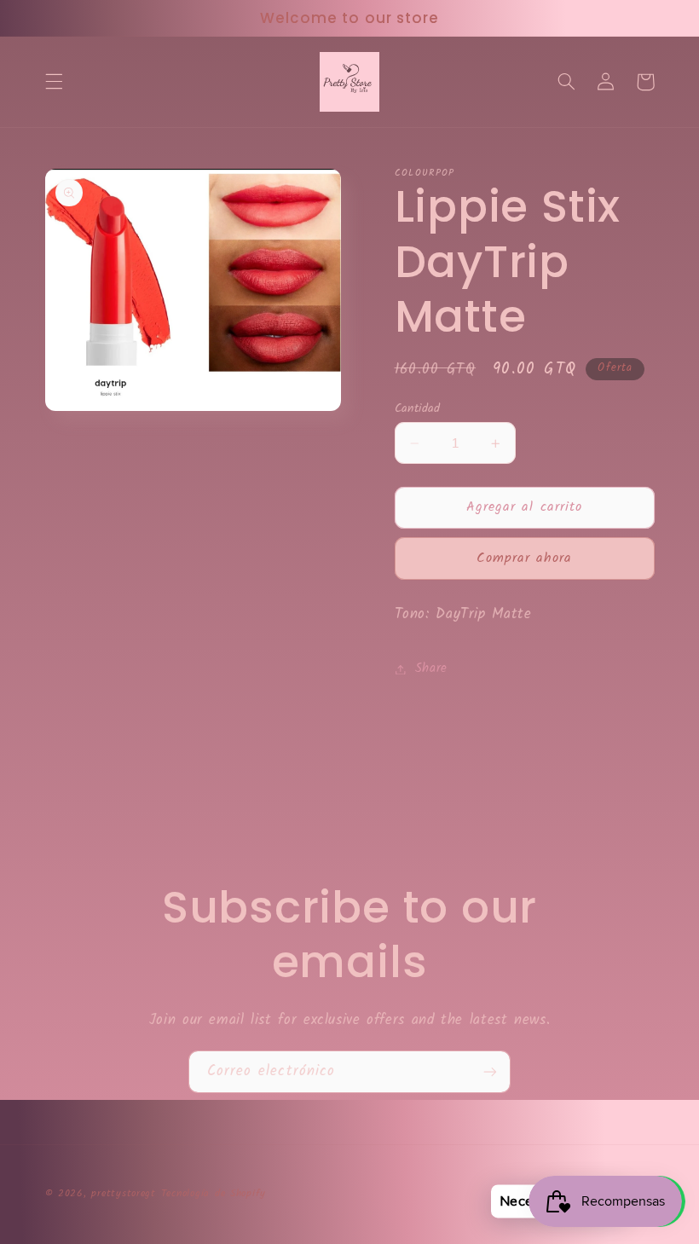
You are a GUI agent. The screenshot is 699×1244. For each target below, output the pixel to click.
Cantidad (418, 408)
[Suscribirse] (490, 1071)
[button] (53, 81)
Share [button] (431, 668)
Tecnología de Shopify (213, 1193)
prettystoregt (123, 1193)
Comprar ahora (525, 558)
